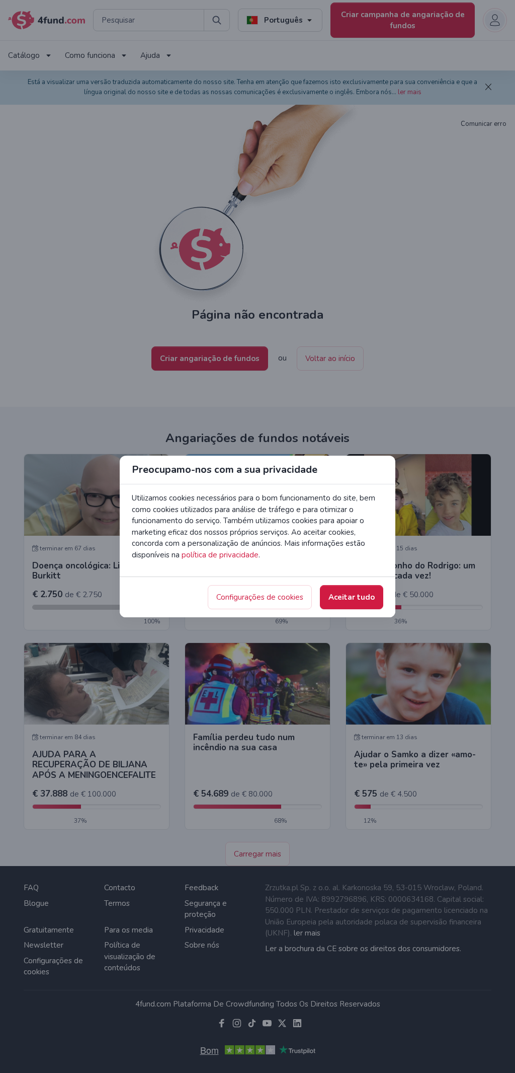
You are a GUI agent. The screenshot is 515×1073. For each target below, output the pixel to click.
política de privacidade (220, 555)
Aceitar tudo (351, 597)
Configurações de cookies (259, 597)
